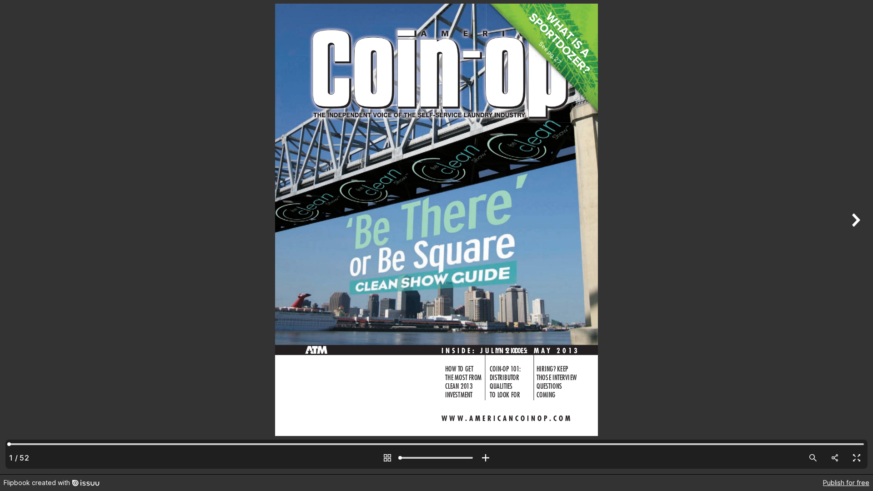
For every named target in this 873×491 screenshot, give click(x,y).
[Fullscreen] (857, 458)
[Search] (813, 458)
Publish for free (846, 482)
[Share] (835, 458)
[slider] (436, 457)
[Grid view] (387, 458)
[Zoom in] (486, 458)
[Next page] (855, 237)
